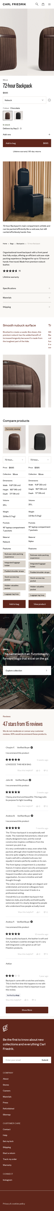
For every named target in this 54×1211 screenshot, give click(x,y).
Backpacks (20, 243)
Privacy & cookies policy (14, 1203)
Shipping (7, 1147)
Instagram (7, 1179)
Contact (7, 1129)
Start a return (9, 1153)
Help (5, 1135)
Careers (6, 1090)
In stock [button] (6, 124)
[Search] (37, 4)
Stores (6, 1084)
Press (5, 1102)
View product (40, 604)
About (5, 1078)
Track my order (10, 1159)
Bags (12, 243)
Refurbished (8, 1108)
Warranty (7, 1164)
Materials (7, 1096)
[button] (43, 4)
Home (5, 243)
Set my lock (8, 1141)
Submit (45, 1059)
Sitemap (7, 1114)
